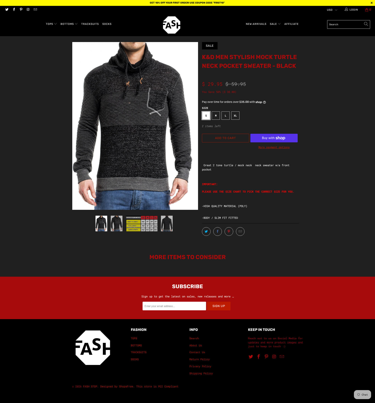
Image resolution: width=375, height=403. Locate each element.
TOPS (50, 23)
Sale (274, 23)
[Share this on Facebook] (217, 231)
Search (194, 338)
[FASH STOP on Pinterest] (21, 10)
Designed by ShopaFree (116, 386)
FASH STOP (90, 386)
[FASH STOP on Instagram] (28, 10)
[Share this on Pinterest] (229, 231)
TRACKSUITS (90, 23)
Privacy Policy (200, 366)
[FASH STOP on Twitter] (6, 10)
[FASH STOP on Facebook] (13, 10)
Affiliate (291, 23)
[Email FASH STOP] (35, 10)
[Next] (191, 126)
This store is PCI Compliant (157, 386)
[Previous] (79, 126)
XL (235, 115)
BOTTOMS (68, 23)
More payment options (274, 147)
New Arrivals (256, 23)
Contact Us (197, 352)
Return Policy (199, 359)
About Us (195, 345)
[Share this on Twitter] (206, 231)
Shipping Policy (201, 373)
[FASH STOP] (189, 25)
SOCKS (107, 23)
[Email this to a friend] (240, 231)
